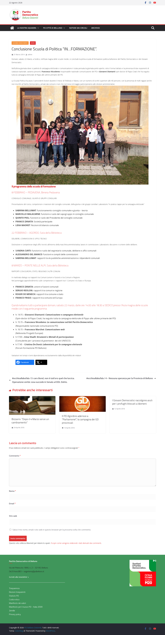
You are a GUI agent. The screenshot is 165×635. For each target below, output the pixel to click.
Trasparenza (14, 588)
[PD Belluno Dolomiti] (12, 28)
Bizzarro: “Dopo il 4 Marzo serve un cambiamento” (30, 420)
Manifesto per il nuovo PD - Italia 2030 (25, 606)
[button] (37, 28)
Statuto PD (14, 595)
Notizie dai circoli (78, 28)
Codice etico (14, 599)
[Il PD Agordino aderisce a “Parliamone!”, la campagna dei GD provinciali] (82, 397)
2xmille (12, 610)
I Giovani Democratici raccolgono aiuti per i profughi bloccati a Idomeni (132, 402)
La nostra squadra (26, 28)
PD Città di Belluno (52, 28)
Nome (12, 491)
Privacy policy (15, 614)
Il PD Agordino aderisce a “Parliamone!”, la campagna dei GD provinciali (80, 419)
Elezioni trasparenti (17, 592)
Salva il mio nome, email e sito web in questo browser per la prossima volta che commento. (52, 529)
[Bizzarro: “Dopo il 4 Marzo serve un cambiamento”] (32, 397)
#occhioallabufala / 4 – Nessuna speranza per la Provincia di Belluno (119, 378)
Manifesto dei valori (17, 603)
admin (30, 54)
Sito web (13, 515)
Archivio (95, 28)
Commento (15, 455)
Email (12, 503)
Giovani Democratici (20, 43)
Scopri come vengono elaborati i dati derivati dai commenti (76, 543)
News (33, 43)
